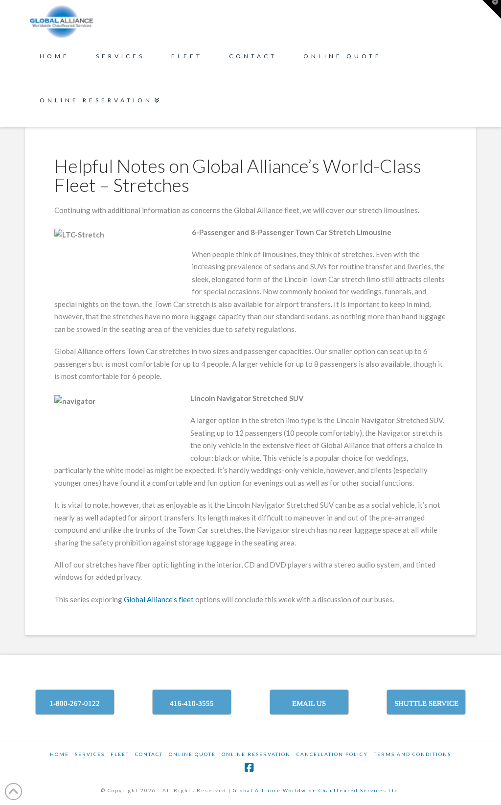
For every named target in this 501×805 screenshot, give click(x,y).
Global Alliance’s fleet (159, 599)
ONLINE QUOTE (192, 754)
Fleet (120, 754)
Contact (149, 754)
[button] (491, 9)
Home (59, 754)
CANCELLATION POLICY (332, 754)
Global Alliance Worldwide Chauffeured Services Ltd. (317, 790)
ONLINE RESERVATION (256, 754)
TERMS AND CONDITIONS (412, 754)
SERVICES (90, 754)
